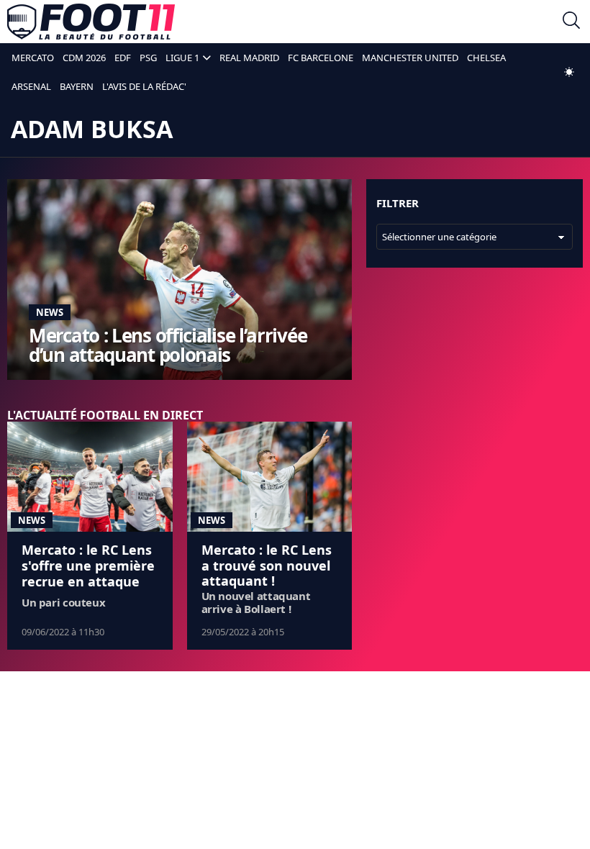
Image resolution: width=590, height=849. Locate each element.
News (49, 312)
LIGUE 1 (182, 57)
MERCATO (33, 57)
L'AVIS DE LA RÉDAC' (144, 86)
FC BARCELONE (320, 57)
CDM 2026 (84, 57)
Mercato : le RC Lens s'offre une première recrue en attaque (88, 565)
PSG (148, 57)
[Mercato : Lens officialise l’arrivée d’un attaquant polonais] (179, 279)
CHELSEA (486, 57)
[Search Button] (571, 22)
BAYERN (77, 86)
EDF (122, 57)
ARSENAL (31, 86)
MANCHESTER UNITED (410, 57)
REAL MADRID (249, 57)
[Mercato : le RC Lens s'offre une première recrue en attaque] (90, 477)
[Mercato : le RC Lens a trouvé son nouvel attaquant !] (270, 477)
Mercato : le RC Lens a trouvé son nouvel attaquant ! (266, 565)
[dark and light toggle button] (569, 72)
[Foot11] (91, 22)
